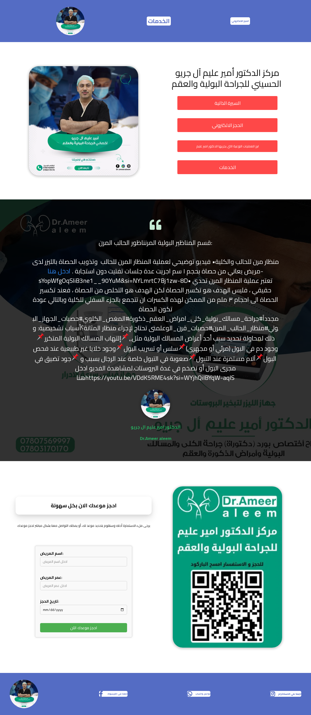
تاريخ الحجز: (49, 601)
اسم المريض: (51, 553)
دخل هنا (58, 271)
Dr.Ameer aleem (155, 438)
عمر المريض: (51, 577)
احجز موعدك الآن (83, 627)
